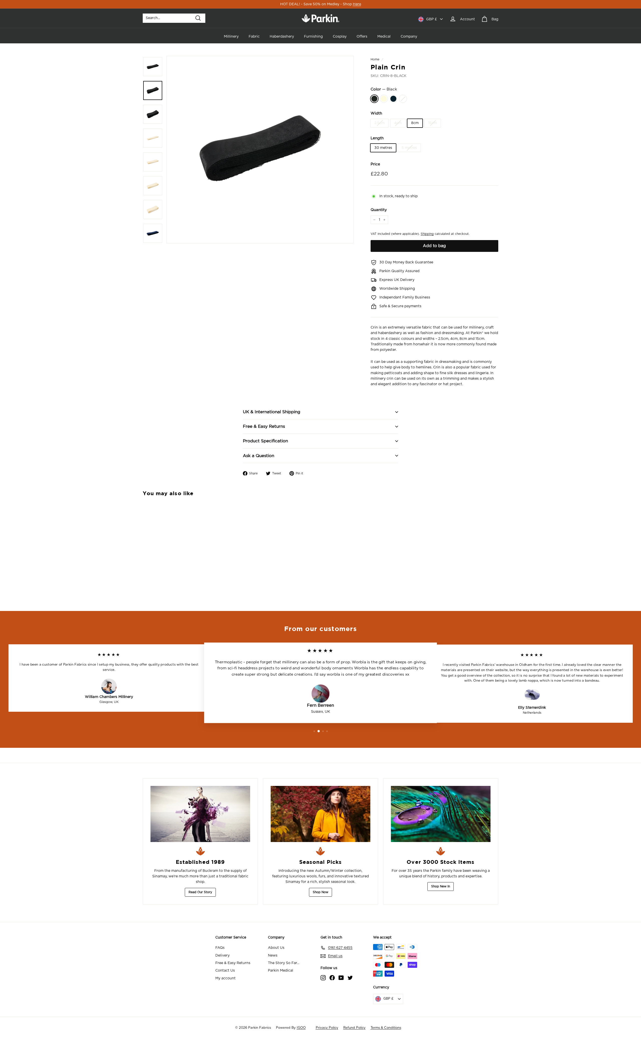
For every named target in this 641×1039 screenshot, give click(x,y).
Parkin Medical (280, 970)
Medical (384, 36)
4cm (398, 123)
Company (409, 36)
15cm (432, 123)
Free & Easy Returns (264, 426)
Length (377, 138)
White (403, 98)
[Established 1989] (200, 814)
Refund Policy (354, 1027)
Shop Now (320, 892)
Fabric (254, 36)
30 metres (383, 148)
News (272, 955)
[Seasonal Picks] (320, 814)
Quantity (379, 210)
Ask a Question (258, 456)
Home (375, 59)
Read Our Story (200, 892)
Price (375, 164)
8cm (415, 123)
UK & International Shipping (271, 412)
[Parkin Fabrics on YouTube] (341, 977)
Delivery (222, 955)
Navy (393, 98)
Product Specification (265, 441)
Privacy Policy (327, 1027)
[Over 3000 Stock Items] (441, 814)
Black (374, 98)
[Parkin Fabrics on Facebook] (332, 977)
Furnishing (313, 36)
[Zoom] (260, 149)
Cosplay (340, 36)
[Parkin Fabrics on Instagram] (323, 977)
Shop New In (440, 886)
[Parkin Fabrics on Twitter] (350, 977)
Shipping (427, 233)
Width (376, 113)
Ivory (384, 98)
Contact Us (225, 970)
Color (384, 89)
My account (225, 978)
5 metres (409, 148)
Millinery (231, 36)
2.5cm (379, 123)
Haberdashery (282, 36)
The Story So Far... (283, 963)
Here (357, 4)
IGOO (301, 1027)
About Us (276, 948)
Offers (362, 36)
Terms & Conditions (386, 1027)
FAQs (220, 948)
